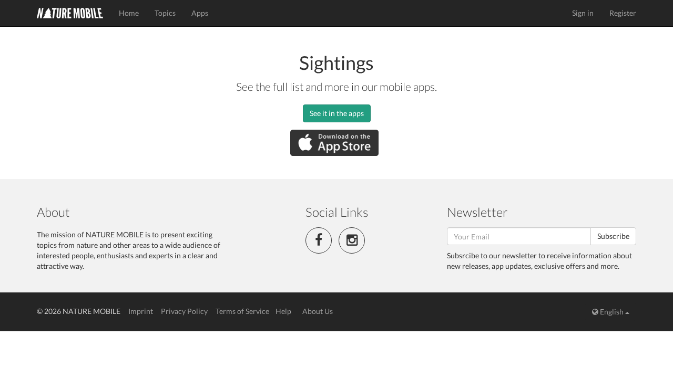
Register (622, 12)
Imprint (140, 311)
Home (129, 12)
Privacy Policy (184, 311)
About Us (317, 311)
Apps (199, 12)
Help (283, 311)
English (611, 311)
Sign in (583, 12)
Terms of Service (242, 311)
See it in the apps (337, 113)
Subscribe (613, 236)
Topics (165, 12)
